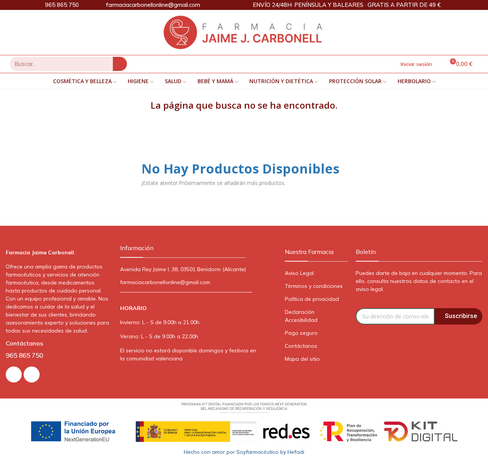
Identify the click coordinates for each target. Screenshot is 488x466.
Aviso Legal (299, 273)
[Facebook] (32, 374)
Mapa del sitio (302, 358)
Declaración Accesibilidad (301, 316)
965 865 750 (24, 355)
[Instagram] (14, 374)
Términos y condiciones (314, 286)
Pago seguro (301, 332)
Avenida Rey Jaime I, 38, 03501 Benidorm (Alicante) (183, 269)
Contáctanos (301, 345)
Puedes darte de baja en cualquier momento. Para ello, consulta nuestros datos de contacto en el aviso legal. (419, 281)
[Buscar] (120, 64)
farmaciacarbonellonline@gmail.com (165, 282)
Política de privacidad (312, 299)
